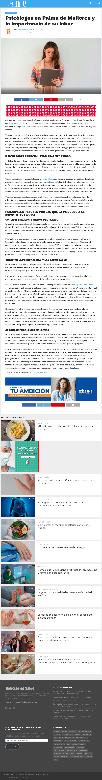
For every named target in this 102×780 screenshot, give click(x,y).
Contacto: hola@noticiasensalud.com (21, 702)
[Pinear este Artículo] (51, 99)
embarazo (83, 750)
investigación (74, 731)
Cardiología (70, 747)
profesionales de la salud (81, 756)
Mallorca (34, 373)
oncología (58, 747)
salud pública (70, 741)
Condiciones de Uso (44, 774)
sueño (56, 756)
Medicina (64, 756)
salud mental (81, 738)
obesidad (88, 753)
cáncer (78, 735)
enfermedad (59, 750)
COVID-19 (57, 735)
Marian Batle (47, 179)
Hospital (57, 753)
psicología (69, 738)
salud (64, 731)
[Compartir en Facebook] (21, 99)
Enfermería (58, 738)
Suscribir (12, 746)
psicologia (58, 741)
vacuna (79, 753)
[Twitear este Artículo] (36, 99)
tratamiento (71, 750)
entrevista (86, 731)
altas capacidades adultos (82, 284)
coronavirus (67, 735)
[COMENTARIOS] (80, 99)
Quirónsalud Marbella (76, 744)
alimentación (59, 744)
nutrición (87, 735)
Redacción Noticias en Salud (29, 29)
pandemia (80, 747)
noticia (43, 373)
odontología (68, 753)
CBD (55, 760)
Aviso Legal (8, 774)
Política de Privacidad (25, 774)
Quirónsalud (83, 741)
